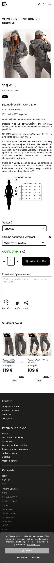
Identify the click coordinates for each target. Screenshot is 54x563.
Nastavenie (22, 557)
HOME (4, 529)
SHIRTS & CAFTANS (9, 501)
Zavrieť (44, 313)
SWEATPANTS (7, 509)
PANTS (4, 493)
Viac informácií (33, 544)
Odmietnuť (35, 557)
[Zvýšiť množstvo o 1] (17, 261)
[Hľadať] (39, 4)
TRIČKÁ (5, 525)
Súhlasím (28, 550)
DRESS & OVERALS (9, 497)
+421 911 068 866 (10, 410)
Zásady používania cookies (15, 449)
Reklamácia (7, 441)
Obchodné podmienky (12, 437)
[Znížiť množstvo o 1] (4, 261)
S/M (14, 381)
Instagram (7, 418)
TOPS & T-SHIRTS (9, 513)
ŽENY (4, 476)
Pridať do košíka (38, 261)
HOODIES (6, 505)
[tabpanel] (14, 358)
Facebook (7, 414)
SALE (4, 484)
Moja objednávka (10, 460)
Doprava (6, 456)
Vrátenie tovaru (9, 453)
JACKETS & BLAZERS (10, 489)
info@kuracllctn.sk (10, 406)
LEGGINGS (6, 521)
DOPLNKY (6, 480)
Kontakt (6, 433)
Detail (21, 376)
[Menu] (50, 4)
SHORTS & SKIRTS (9, 517)
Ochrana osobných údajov (14, 445)
